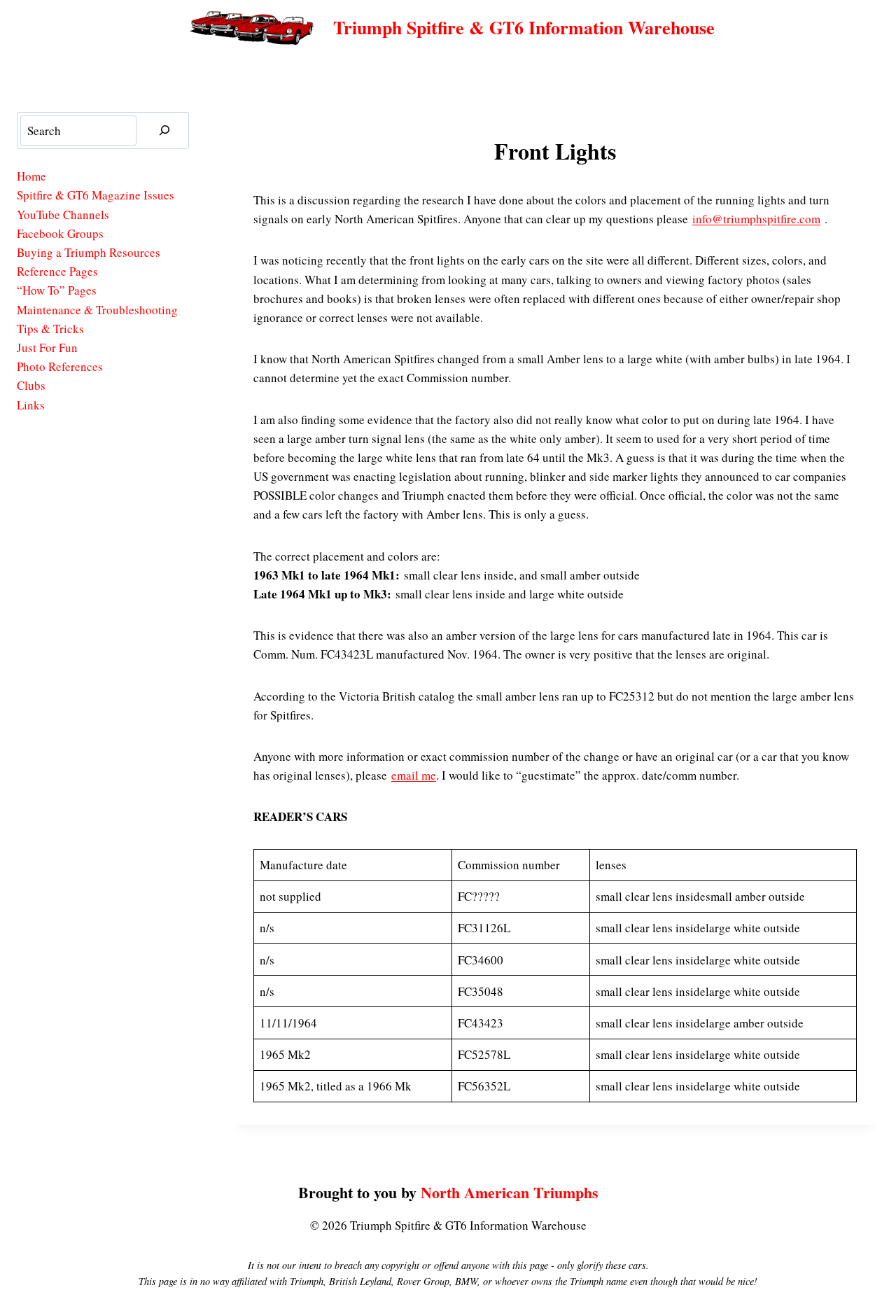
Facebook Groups (60, 233)
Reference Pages (57, 271)
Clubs (31, 385)
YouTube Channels (63, 214)
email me (413, 775)
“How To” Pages (57, 290)
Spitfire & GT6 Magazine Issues (95, 195)
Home (31, 176)
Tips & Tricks (50, 329)
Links (31, 405)
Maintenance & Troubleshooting (97, 310)
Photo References (60, 366)
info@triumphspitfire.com (756, 219)
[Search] (165, 130)
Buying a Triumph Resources (88, 252)
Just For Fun (47, 347)
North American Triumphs (509, 1192)
